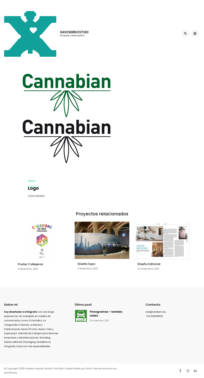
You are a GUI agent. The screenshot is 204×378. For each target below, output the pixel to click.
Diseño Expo (86, 264)
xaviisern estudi (74, 32)
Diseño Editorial (149, 264)
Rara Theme (93, 368)
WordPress (10, 372)
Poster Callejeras (30, 264)
